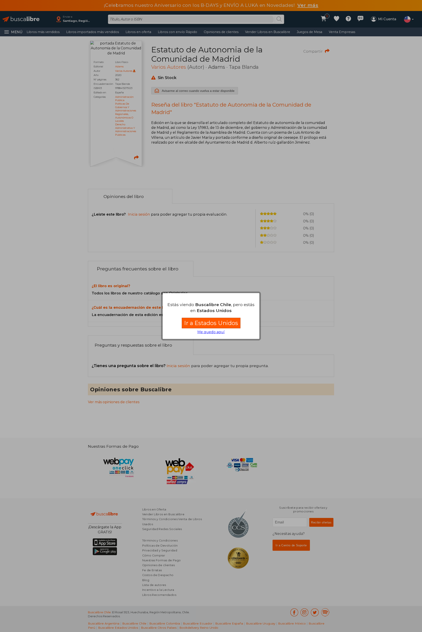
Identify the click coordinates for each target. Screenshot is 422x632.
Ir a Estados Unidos (211, 323)
